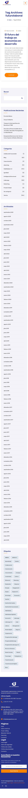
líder (17, 622)
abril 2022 (6, 253)
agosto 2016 (7, 473)
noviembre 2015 (8, 511)
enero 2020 (7, 303)
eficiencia (7, 580)
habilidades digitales (10, 614)
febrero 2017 (7, 448)
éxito (6, 667)
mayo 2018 (7, 386)
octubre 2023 (7, 220)
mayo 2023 (7, 233)
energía (7, 588)
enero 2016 (7, 502)
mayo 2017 (7, 436)
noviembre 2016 (8, 461)
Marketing (6, 184)
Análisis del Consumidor (10, 153)
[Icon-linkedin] (6, 785)
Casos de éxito (8, 161)
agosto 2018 (7, 374)
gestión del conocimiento (11, 606)
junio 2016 (6, 482)
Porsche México (8, 116)
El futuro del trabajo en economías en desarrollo (13, 39)
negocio (18, 629)
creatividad (8, 576)
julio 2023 (6, 229)
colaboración (8, 565)
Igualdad (6, 172)
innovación (8, 618)
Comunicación (8, 569)
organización (8, 633)
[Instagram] (2, 785)
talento (18, 652)
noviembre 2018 (8, 361)
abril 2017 (6, 440)
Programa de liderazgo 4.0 (12, 644)
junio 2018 (6, 382)
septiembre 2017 (8, 419)
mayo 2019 (7, 336)
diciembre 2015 (8, 507)
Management (16, 625)
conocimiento (8, 572)
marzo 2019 (7, 345)
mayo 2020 (7, 291)
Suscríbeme (14, 771)
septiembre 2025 (8, 212)
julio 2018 (6, 378)
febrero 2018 (7, 399)
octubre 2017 (7, 415)
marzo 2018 (7, 395)
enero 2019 (7, 353)
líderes (7, 625)
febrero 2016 (7, 498)
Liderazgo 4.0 (8, 622)
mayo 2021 (7, 266)
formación (17, 595)
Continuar (11, 75)
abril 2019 (6, 341)
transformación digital (11, 663)
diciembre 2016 (8, 457)
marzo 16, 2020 (10, 30)
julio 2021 (6, 258)
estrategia (8, 595)
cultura (16, 576)
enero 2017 (7, 453)
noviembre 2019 (8, 312)
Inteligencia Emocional (10, 176)
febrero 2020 (7, 299)
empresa (17, 584)
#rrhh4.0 (14, 557)
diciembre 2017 (8, 407)
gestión (7, 599)
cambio (17, 561)
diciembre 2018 (8, 357)
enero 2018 (7, 403)
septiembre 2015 (8, 519)
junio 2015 (6, 531)
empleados (8, 584)
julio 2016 (6, 478)
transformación (9, 660)
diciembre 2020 (8, 283)
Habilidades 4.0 (8, 169)
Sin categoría (7, 191)
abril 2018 (6, 390)
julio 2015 (6, 527)
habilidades (8, 610)
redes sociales (9, 652)
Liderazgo (6, 180)
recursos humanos (10, 648)
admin (19, 30)
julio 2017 (6, 428)
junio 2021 (6, 262)
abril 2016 (6, 490)
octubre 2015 (7, 515)
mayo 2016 (7, 486)
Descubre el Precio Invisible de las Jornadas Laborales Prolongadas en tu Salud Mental (13, 130)
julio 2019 (6, 328)
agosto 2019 (7, 324)
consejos (18, 572)
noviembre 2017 (8, 411)
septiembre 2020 (8, 287)
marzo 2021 (7, 274)
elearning (6, 165)
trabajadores (17, 656)
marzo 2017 (7, 444)
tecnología (8, 656)
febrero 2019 (7, 349)
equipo (7, 591)
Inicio (10, 20)
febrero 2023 (7, 245)
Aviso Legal (10, 782)
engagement (16, 588)
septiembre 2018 (8, 370)
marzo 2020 (7, 295)
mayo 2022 (7, 249)
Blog (5, 157)
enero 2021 (7, 278)
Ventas (6, 195)
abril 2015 (6, 540)
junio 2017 (6, 432)
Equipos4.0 (15, 591)
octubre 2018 (7, 365)
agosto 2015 (7, 523)
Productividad (7, 187)
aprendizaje (8, 561)
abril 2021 (6, 270)
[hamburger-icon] (25, 3)
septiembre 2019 (8, 320)
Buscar (6, 92)
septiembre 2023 (8, 224)
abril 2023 (6, 237)
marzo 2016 (7, 494)
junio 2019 (6, 332)
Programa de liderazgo (11, 637)
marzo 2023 (7, 241)
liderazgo (16, 618)
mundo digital (8, 629)
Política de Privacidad (19, 782)
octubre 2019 (7, 316)
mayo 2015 (7, 536)
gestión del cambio (10, 603)
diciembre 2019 (8, 307)
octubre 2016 (7, 465)
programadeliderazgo (10, 641)
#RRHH (7, 557)
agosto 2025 (7, 216)
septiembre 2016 (8, 469)
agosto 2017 (7, 424)
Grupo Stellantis (8, 119)
